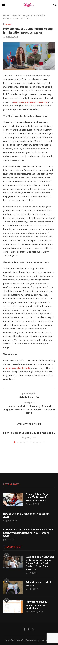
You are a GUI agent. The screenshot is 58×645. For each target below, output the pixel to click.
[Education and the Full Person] (13, 587)
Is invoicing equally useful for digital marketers (36, 605)
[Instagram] (33, 629)
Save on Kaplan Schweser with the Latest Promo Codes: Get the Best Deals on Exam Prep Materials (40, 563)
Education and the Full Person (38, 584)
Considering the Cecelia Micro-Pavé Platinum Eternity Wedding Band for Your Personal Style (28, 532)
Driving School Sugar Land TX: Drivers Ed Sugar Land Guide (38, 497)
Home (6, 15)
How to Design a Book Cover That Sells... (29, 432)
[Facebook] (24, 629)
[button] (6, 437)
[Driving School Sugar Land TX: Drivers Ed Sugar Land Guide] (13, 499)
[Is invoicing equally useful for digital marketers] (13, 606)
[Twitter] (28, 629)
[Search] (54, 4)
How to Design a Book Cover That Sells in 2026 (26, 515)
